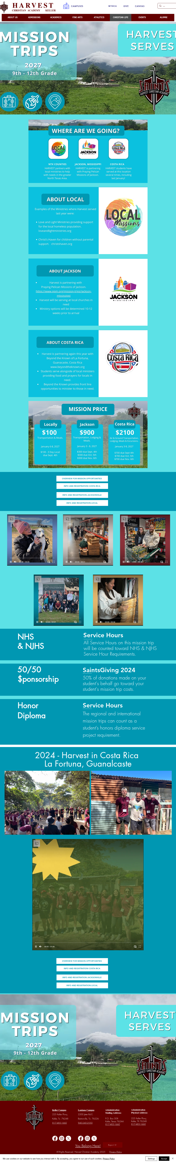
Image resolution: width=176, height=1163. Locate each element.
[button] (77, 6)
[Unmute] (15, 562)
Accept (164, 1158)
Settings (151, 1158)
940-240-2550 (85, 1122)
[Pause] (11, 562)
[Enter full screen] (53, 562)
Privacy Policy (109, 1158)
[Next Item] (167, 802)
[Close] (172, 1158)
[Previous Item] (9, 802)
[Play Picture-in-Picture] (49, 562)
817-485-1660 (59, 1122)
